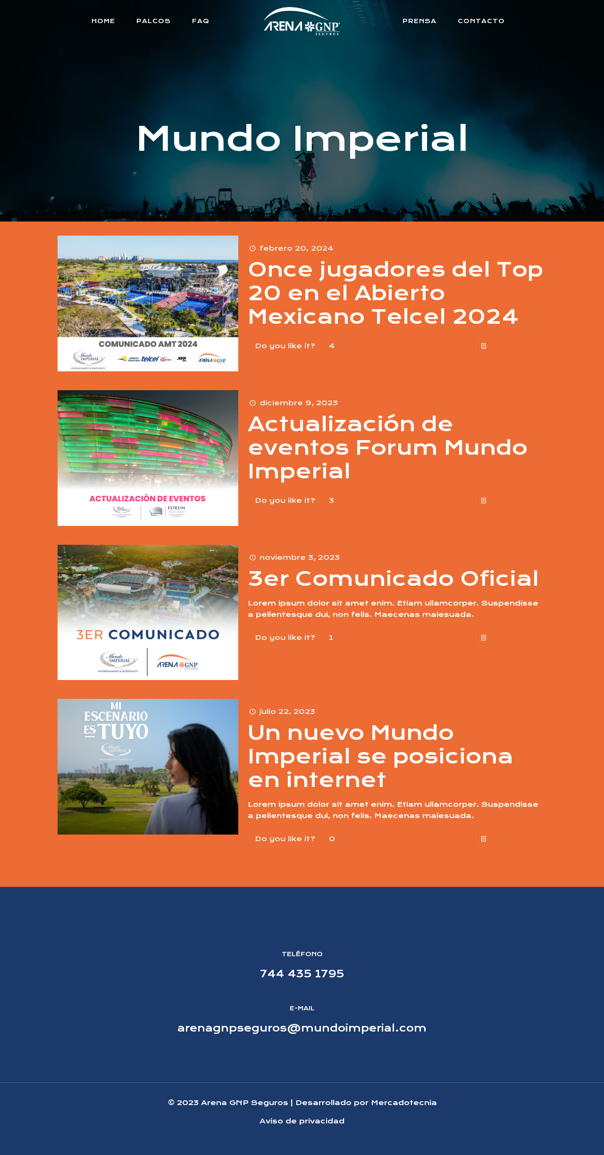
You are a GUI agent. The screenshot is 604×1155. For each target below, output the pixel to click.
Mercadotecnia (404, 1102)
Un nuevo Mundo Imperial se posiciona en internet (380, 756)
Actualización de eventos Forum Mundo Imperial (388, 447)
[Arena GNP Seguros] (302, 21)
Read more (515, 346)
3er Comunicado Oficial (393, 578)
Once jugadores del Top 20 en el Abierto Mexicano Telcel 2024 (395, 293)
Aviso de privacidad (302, 1121)
